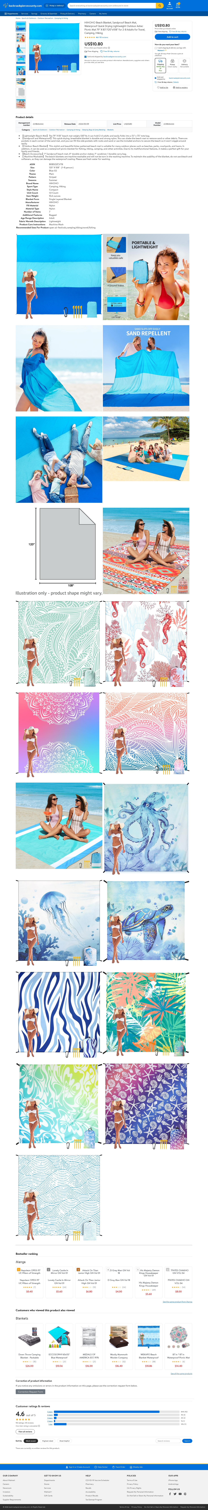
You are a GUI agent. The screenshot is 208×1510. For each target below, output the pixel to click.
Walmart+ (48, 1492)
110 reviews (103, 37)
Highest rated (47, 1441)
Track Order (120, 1467)
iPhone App (173, 1480)
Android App (173, 1484)
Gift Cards (48, 1495)
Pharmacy (82, 13)
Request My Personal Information (140, 1492)
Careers (93, 13)
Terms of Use (132, 1480)
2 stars (49, 1421)
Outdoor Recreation (45, 18)
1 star (50, 1424)
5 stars (49, 1412)
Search (187, 1441)
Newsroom (7, 1488)
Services (24, 13)
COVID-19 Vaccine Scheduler (97, 1480)
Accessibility (91, 1492)
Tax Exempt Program (94, 1499)
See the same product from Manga (177, 1301)
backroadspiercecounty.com (114, 56)
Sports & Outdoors (29, 18)
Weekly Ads (137, 1467)
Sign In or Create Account (79, 1467)
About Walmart (9, 1480)
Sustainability (8, 1495)
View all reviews (25, 1431)
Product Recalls (92, 1495)
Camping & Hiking (61, 18)
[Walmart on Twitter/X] (175, 1494)
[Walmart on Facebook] (169, 1494)
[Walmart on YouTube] (180, 1494)
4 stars (49, 1415)
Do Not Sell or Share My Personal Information (145, 1495)
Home (18, 18)
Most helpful (64, 1441)
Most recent (31, 1441)
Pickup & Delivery (67, 13)
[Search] (160, 5)
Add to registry (182, 87)
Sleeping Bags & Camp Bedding (93, 129)
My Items (103, 13)
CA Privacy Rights (134, 1488)
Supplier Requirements (12, 1499)
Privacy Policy (132, 1484)
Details (176, 82)
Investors (6, 1492)
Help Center (103, 1467)
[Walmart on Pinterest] (185, 1494)
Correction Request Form (30, 1391)
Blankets (110, 129)
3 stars (49, 1418)
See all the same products (181, 1373)
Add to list (164, 87)
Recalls (88, 1488)
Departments (12, 13)
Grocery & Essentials (49, 13)
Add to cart (172, 36)
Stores (46, 1484)
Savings (34, 13)
